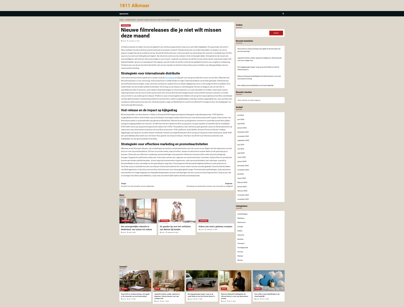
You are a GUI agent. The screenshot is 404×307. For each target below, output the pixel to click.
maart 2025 (241, 157)
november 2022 (243, 195)
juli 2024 (240, 174)
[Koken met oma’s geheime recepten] (215, 211)
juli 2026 (240, 115)
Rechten (240, 239)
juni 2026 (240, 119)
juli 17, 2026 (132, 299)
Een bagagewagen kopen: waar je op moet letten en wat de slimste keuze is (258, 68)
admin (124, 41)
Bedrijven (240, 218)
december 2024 (243, 165)
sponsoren (123, 14)
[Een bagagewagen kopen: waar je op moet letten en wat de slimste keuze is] (202, 280)
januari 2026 (242, 128)
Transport (241, 243)
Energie (240, 226)
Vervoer (240, 252)
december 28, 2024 (172, 232)
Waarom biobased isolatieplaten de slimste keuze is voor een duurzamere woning (259, 77)
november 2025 (243, 136)
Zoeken (239, 25)
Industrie (240, 235)
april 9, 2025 (132, 232)
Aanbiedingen (126, 25)
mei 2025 (240, 149)
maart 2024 (241, 178)
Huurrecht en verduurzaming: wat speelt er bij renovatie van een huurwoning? (258, 50)
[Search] (283, 14)
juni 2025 (240, 144)
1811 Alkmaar (134, 5)
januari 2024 (242, 186)
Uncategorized (242, 247)
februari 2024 (242, 182)
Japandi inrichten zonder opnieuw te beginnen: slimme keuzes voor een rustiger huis (259, 59)
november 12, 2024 (134, 41)
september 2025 (243, 140)
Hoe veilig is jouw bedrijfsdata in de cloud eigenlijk (255, 85)
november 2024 (243, 170)
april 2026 (241, 123)
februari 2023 (242, 191)
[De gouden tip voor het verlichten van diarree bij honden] (176, 211)
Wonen (240, 260)
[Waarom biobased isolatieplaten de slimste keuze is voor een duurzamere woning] (235, 280)
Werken (240, 256)
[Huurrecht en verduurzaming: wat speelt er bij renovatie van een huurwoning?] (135, 280)
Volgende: (209, 185)
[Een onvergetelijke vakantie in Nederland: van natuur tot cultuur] (138, 211)
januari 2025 (242, 161)
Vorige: (137, 185)
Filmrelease (170, 77)
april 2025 (241, 153)
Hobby (239, 231)
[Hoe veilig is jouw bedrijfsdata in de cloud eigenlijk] (269, 280)
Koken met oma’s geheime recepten (215, 226)
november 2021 (243, 199)
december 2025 (243, 132)
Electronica (241, 222)
